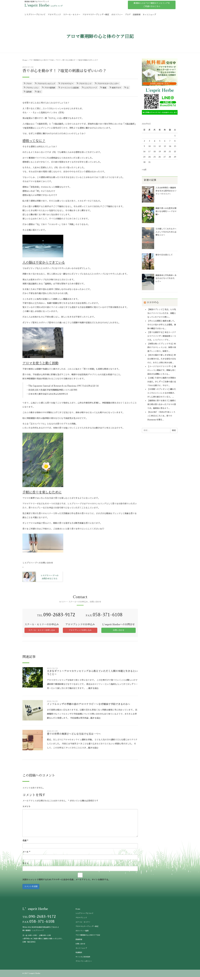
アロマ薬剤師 (49, 88)
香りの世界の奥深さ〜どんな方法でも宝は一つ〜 (74, 734)
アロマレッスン (32, 88)
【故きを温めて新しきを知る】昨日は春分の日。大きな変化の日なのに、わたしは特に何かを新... (161, 359)
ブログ (128, 15)
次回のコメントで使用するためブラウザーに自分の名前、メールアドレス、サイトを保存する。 (66, 880)
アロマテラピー (67, 84)
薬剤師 (29, 92)
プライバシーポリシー (84, 961)
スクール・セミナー (71, 15)
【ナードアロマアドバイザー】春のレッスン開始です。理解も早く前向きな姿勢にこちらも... (161, 370)
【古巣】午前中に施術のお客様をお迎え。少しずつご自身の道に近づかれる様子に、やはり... (161, 381)
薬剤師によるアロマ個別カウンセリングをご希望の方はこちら (152, 4)
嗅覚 (104, 88)
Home (24, 60)
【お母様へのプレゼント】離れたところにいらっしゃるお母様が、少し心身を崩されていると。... (161, 393)
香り (39, 92)
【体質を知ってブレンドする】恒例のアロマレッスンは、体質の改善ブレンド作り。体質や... (161, 347)
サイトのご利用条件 (83, 957)
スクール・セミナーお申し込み (41, 630)
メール (26, 852)
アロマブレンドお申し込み (80, 630)
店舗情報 (136, 15)
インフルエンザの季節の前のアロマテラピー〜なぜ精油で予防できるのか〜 (88, 704)
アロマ (58, 60)
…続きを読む (92, 688)
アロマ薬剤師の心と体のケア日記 (41, 60)
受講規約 (79, 952)
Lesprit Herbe (34, 973)
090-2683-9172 (59, 614)
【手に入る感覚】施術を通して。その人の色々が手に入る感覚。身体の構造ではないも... (161, 324)
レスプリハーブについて (34, 15)
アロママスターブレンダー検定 (95, 15)
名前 (25, 840)
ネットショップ (149, 15)
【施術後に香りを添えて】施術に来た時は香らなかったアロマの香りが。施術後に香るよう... (161, 404)
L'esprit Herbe (36, 5)
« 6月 (144, 170)
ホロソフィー (117, 15)
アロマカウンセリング (46, 84)
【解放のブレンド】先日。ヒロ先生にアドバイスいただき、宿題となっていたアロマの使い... (161, 313)
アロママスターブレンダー (108, 84)
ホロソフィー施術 (82, 931)
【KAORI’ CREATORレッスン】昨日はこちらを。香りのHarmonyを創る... (161, 416)
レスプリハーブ (90, 88)
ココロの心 (153, 302)
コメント (26, 806)
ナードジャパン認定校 (70, 88)
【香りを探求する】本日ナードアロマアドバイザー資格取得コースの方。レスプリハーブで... (161, 336)
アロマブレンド (54, 15)
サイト (25, 863)
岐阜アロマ (116, 88)
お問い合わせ (118, 630)
